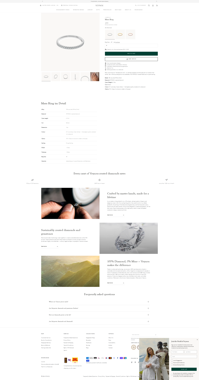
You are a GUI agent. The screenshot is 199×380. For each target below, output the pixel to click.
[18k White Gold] (110, 34)
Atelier (110, 345)
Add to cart (131, 53)
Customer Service (45, 337)
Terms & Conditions (68, 345)
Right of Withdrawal (69, 347)
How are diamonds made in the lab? (50, 364)
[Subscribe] (156, 334)
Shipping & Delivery (46, 342)
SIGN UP (184, 369)
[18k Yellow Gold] (120, 34)
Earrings (88, 345)
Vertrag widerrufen (46, 347)
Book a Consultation (46, 340)
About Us (111, 337)
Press (110, 340)
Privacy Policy (67, 340)
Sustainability (112, 342)
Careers (111, 347)
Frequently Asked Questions (71, 337)
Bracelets (88, 340)
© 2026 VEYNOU (45, 376)
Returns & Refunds (45, 345)
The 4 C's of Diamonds (46, 366)
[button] (149, 5)
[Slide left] (42, 1)
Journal (43, 361)
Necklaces (88, 342)
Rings (87, 347)
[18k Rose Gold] (130, 34)
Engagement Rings (90, 337)
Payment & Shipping (68, 342)
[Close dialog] (197, 340)
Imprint (65, 350)
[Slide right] (156, 1)
